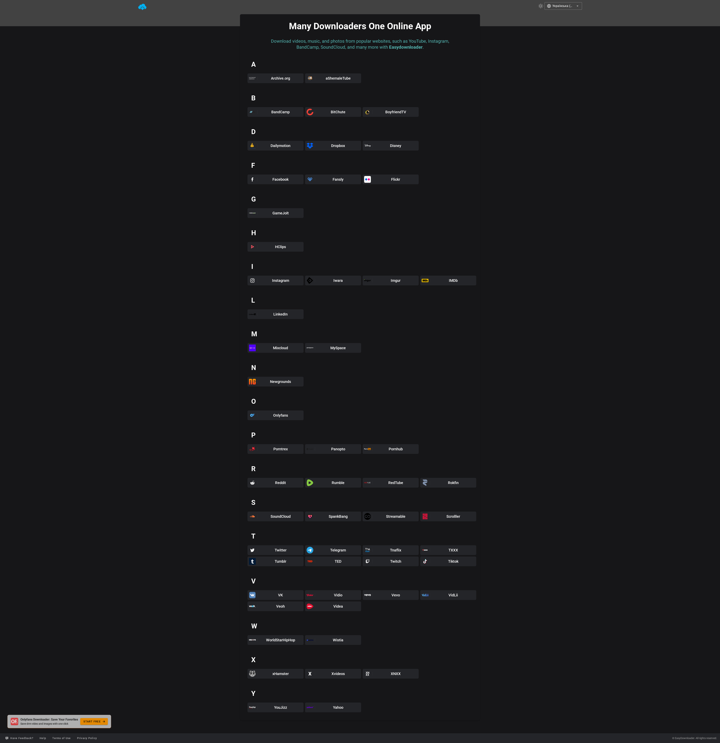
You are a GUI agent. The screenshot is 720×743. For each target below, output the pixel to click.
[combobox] (563, 6)
